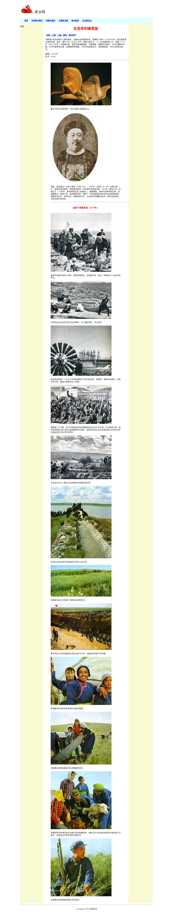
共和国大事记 (37, 20)
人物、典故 (62, 35)
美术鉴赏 (75, 20)
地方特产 (72, 35)
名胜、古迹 (51, 35)
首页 (26, 20)
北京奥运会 (87, 20)
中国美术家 (63, 20)
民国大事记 (50, 20)
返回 (22, 26)
